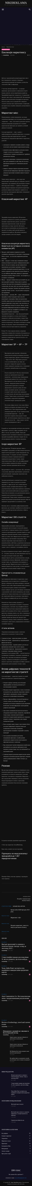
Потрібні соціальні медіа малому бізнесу (23, 899)
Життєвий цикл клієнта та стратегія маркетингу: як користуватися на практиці (20, 1113)
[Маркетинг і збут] (6, 919)
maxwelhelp (6, 55)
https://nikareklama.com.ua (16, 1182)
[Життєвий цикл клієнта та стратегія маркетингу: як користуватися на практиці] (6, 1114)
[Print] (29, 58)
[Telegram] (18, 58)
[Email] (26, 58)
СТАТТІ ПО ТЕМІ (6, 906)
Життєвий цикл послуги (17, 1104)
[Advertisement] (16, 28)
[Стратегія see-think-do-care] (6, 1122)
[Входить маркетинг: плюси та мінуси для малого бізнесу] (6, 927)
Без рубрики (4, 942)
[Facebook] (3, 58)
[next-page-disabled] (5, 933)
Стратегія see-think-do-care (17, 1120)
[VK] (7, 58)
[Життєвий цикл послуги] (6, 1106)
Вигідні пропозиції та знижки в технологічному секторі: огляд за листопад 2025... (14, 946)
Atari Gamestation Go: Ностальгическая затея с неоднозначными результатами (16, 997)
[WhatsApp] (22, 58)
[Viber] (14, 58)
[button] (2, 9)
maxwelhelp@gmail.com (20, 1177)
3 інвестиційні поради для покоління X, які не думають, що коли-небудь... (15, 958)
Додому (3, 46)
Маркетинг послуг (10, 46)
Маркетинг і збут (16, 917)
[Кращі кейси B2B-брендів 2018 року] (6, 911)
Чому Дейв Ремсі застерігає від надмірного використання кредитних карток (15, 970)
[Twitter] (10, 58)
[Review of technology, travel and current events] (16, 1011)
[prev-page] (3, 933)
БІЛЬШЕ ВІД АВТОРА (19, 906)
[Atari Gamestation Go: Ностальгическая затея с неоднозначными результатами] (16, 985)
